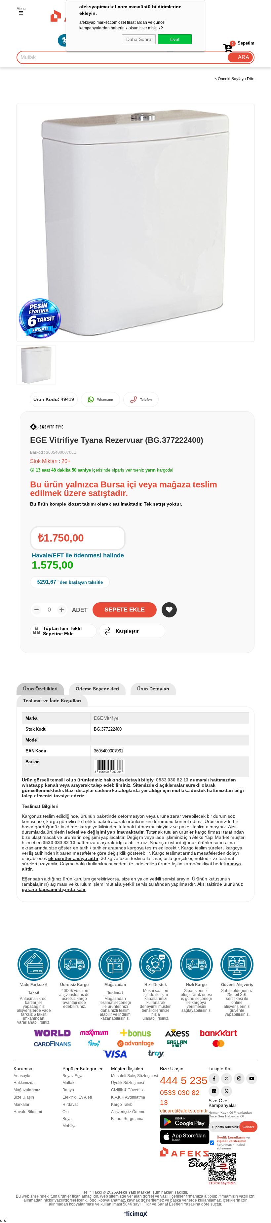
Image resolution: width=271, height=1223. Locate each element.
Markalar (21, 1104)
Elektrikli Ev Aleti (77, 1097)
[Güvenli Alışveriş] (236, 964)
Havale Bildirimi (28, 1111)
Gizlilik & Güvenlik (127, 1090)
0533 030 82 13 (180, 1097)
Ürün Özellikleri (40, 688)
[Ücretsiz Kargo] (74, 964)
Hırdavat (70, 1104)
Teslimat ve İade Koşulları (52, 700)
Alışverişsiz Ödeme (128, 1111)
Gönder (248, 1127)
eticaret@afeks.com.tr (184, 1110)
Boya (67, 1118)
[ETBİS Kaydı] (222, 1169)
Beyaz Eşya (73, 1076)
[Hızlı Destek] (155, 964)
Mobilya (69, 1126)
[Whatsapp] (226, 1091)
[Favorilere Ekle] (169, 609)
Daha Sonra (138, 39)
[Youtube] (251, 1078)
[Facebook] (214, 1078)
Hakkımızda (24, 1082)
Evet (174, 39)
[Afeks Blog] (184, 1158)
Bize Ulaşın (24, 1097)
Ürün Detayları (153, 688)
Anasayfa (22, 1076)
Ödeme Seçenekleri (97, 688)
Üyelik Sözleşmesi (127, 1082)
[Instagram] (239, 1078)
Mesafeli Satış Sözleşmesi (134, 1076)
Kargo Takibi (122, 1104)
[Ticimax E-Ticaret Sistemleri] (135, 1215)
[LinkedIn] (214, 1091)
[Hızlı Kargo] (196, 964)
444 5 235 (184, 1080)
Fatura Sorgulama (127, 1118)
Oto (65, 1111)
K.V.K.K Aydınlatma (128, 1097)
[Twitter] (226, 1078)
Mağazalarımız (27, 1090)
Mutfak (68, 1082)
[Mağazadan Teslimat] (115, 964)
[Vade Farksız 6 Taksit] (34, 964)
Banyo (68, 1090)
